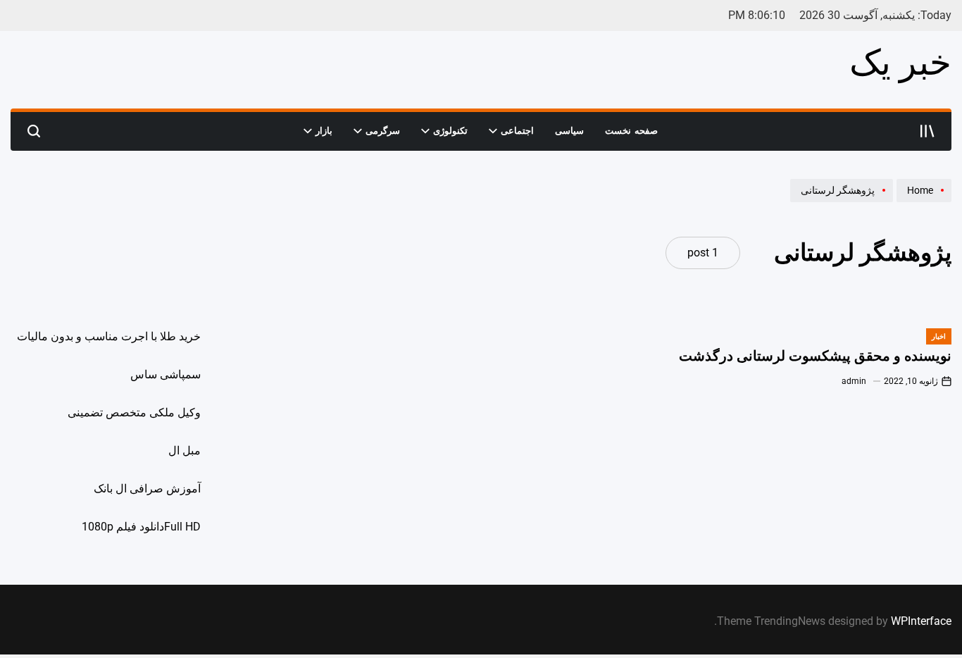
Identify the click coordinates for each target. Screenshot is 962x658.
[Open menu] (927, 131)
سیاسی (569, 130)
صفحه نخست (631, 130)
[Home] (922, 201)
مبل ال (184, 450)
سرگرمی (383, 130)
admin (854, 381)
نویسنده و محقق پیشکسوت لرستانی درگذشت (815, 356)
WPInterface (921, 621)
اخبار (939, 336)
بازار (324, 130)
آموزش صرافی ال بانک (147, 488)
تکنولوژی (450, 130)
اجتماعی (517, 130)
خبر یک (900, 62)
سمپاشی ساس (165, 374)
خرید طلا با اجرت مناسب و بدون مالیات (109, 336)
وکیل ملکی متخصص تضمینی (134, 412)
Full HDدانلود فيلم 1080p (141, 526)
